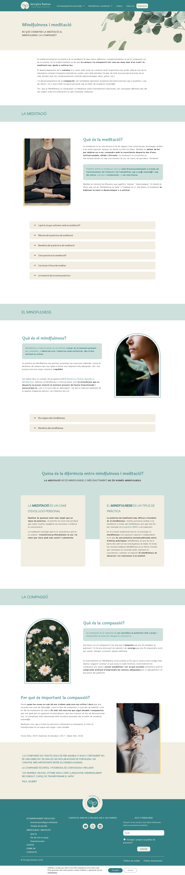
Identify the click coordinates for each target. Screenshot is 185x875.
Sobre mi (130, 6)
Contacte (142, 6)
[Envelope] (85, 826)
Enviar (143, 849)
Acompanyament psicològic (69, 6)
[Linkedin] (100, 826)
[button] (70, 6)
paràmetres (52, 872)
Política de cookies (132, 861)
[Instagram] (92, 826)
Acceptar (115, 870)
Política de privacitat (153, 861)
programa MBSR (130, 527)
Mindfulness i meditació (99, 6)
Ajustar (130, 870)
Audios (119, 6)
